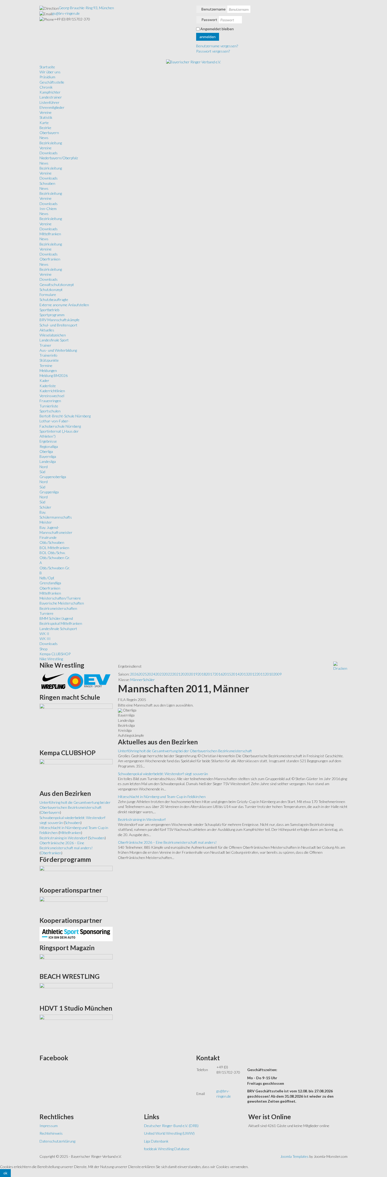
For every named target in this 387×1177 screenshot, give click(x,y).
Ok (5, 1173)
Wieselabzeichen (52, 335)
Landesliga (47, 461)
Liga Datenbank (156, 1141)
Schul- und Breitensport (58, 325)
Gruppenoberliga (52, 476)
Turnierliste (48, 406)
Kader (44, 380)
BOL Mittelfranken (54, 547)
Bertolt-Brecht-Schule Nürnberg (65, 416)
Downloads (48, 153)
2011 (260, 674)
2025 (142, 674)
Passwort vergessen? (213, 51)
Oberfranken (49, 259)
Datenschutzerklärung (57, 1141)
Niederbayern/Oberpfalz (58, 158)
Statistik (45, 117)
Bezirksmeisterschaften (58, 608)
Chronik (46, 87)
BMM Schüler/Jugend (56, 618)
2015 (227, 674)
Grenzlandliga (50, 583)
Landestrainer (50, 97)
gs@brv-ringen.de (66, 13)
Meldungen (48, 370)
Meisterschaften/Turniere (60, 598)
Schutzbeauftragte (53, 299)
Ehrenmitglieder (51, 107)
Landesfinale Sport (54, 340)
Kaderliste (47, 385)
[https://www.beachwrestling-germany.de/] (76, 992)
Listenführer (49, 102)
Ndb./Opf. (46, 578)
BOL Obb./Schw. (52, 552)
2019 (193, 674)
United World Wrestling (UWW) (169, 1133)
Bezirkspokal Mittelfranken (60, 623)
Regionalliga (48, 446)
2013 (244, 674)
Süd (42, 471)
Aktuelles (46, 330)
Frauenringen (50, 400)
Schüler (45, 507)
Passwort (209, 19)
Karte (44, 122)
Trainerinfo (48, 355)
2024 (151, 674)
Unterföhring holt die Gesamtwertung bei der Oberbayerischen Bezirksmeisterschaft (185, 751)
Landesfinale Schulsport (58, 628)
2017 (210, 674)
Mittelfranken (50, 234)
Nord (43, 466)
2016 (218, 674)
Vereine (45, 112)
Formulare (47, 294)
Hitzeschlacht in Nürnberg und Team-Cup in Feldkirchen (162, 796)
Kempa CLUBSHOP (55, 654)
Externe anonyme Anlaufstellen (64, 305)
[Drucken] (340, 666)
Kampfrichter (50, 92)
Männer (136, 679)
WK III (45, 638)
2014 (235, 674)
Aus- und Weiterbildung (58, 350)
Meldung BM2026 (53, 375)
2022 (168, 674)
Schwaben (47, 183)
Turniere (46, 613)
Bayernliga (47, 456)
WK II (44, 633)
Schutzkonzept (51, 289)
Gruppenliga (49, 492)
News (43, 137)
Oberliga (46, 451)
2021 (176, 674)
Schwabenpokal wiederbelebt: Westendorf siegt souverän (163, 773)
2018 (201, 674)
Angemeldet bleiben (217, 29)
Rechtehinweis (51, 1133)
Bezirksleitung (50, 143)
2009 (277, 674)
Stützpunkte (49, 360)
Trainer (45, 345)
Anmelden (208, 36)
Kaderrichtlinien (52, 390)
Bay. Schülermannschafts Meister (55, 517)
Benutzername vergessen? (217, 46)
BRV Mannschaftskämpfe (59, 320)
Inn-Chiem (48, 208)
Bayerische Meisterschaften (61, 603)
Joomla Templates (294, 1156)
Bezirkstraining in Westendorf (142, 819)
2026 (134, 674)
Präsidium (47, 77)
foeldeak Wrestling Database (167, 1149)
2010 (269, 674)
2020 (185, 674)
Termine (45, 365)
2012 (252, 674)
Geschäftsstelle (51, 82)
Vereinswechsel (51, 395)
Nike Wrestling (51, 659)
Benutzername (213, 9)
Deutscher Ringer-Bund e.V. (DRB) (171, 1125)
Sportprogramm (51, 315)
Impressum (48, 1125)
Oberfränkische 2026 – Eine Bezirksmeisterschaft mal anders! (167, 842)
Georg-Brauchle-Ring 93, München (86, 8)
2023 (159, 674)
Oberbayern (49, 132)
